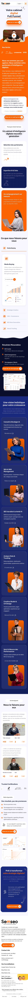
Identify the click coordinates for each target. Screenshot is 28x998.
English (19, 3)
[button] (25, 3)
